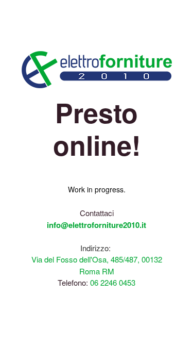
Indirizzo (94, 247)
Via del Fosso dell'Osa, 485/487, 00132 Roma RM (96, 265)
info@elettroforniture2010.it (96, 225)
